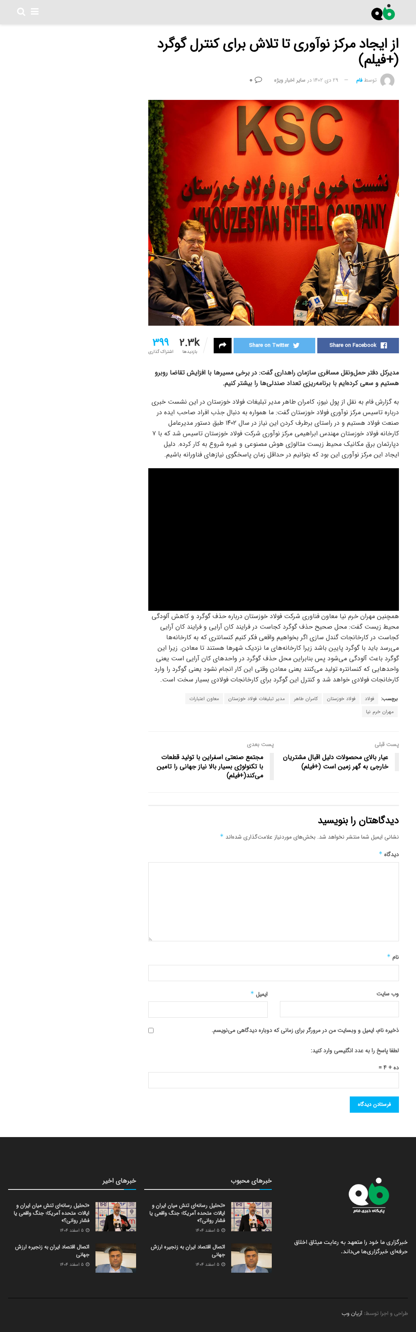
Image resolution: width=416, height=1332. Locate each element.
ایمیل (258, 994)
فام (359, 80)
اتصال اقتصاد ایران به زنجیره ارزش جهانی (188, 1250)
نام (393, 957)
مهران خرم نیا (380, 712)
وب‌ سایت (388, 993)
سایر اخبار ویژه (290, 80)
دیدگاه (389, 854)
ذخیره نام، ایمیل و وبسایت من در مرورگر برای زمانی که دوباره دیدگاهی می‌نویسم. (305, 1030)
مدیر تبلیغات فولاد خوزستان (256, 699)
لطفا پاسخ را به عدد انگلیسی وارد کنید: (355, 1050)
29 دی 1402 (325, 80)
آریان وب (352, 1313)
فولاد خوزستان (341, 699)
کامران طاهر (306, 699)
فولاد (369, 699)
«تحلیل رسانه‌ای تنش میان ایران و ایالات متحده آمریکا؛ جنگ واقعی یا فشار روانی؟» (187, 1212)
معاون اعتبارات (204, 699)
